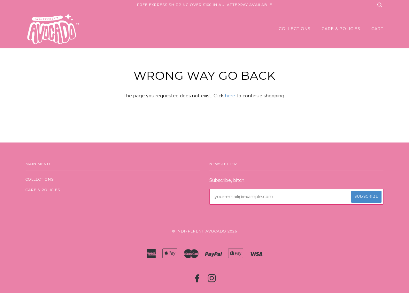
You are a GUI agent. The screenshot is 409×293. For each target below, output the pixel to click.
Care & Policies (340, 28)
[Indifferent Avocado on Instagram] (212, 280)
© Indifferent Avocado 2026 (204, 231)
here (230, 96)
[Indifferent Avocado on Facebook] (197, 280)
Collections (295, 28)
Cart (377, 28)
